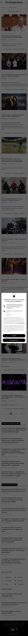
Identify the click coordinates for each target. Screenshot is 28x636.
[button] (14, 315)
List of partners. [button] (21, 323)
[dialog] (14, 318)
